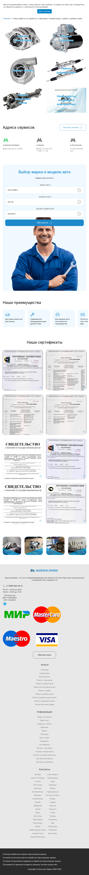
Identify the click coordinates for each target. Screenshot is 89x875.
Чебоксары (52, 826)
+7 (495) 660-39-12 (14, 586)
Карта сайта (44, 738)
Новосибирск (52, 774)
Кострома (38, 816)
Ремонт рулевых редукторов (44, 697)
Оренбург (53, 785)
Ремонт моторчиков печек (44, 687)
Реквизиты (44, 741)
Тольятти (52, 809)
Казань (38, 802)
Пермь (52, 788)
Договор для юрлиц (44, 758)
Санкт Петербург (38, 778)
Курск (37, 813)
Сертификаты (44, 745)
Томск (52, 813)
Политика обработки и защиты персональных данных (24, 854)
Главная (6, 18)
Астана (38, 781)
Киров (37, 809)
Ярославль (52, 833)
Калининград (38, 799)
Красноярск (38, 819)
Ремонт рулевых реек (44, 694)
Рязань (52, 799)
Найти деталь (42, 223)
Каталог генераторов (44, 752)
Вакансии (44, 727)
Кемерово (38, 806)
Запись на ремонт (44, 717)
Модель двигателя (45, 209)
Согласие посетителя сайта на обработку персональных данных (29, 858)
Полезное (45, 734)
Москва (38, 774)
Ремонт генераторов (44, 684)
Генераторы (44, 673)
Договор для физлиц (44, 762)
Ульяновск (52, 819)
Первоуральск (53, 792)
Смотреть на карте (71, 127)
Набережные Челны (38, 830)
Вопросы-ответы (44, 724)
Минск (37, 826)
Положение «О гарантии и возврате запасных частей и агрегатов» (30, 865)
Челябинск (52, 830)
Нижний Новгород (37, 837)
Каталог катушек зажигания (44, 755)
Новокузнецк (52, 778)
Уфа (52, 823)
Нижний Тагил (37, 833)
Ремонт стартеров (44, 680)
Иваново (37, 795)
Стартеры (44, 670)
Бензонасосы (44, 677)
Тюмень (52, 816)
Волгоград (37, 785)
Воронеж (37, 788)
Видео (44, 731)
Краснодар (37, 823)
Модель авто (45, 197)
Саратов (52, 806)
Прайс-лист (44, 720)
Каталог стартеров (44, 748)
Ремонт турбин (44, 691)
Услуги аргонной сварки (44, 704)
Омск (53, 781)
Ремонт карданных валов (44, 701)
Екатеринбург (37, 792)
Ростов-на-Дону (52, 795)
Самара (53, 802)
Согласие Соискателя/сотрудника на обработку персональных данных (32, 861)
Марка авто (45, 185)
